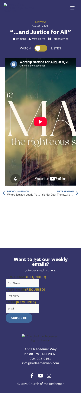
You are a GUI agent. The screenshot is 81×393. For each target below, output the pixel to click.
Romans (21, 39)
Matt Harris (38, 39)
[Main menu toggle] (73, 8)
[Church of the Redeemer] (20, 7)
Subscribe (19, 318)
